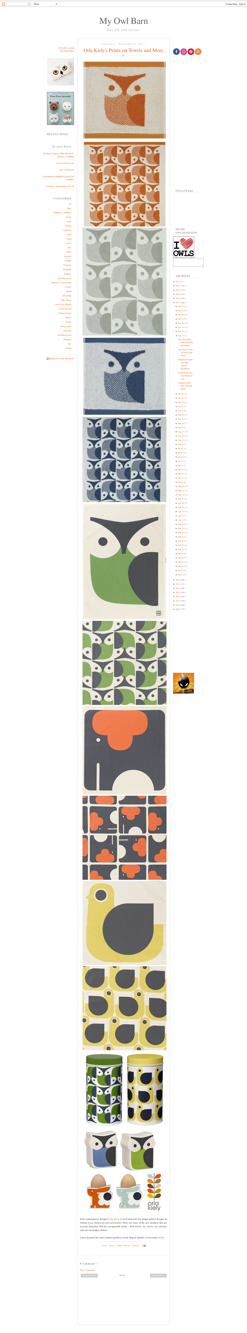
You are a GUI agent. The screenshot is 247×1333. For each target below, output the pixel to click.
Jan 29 (181, 557)
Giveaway (67, 265)
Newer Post (89, 1275)
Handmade (67, 269)
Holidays (67, 273)
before (161, 1237)
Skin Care (67, 330)
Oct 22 (181, 398)
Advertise (63, 50)
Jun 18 (181, 473)
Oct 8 (180, 406)
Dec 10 (181, 314)
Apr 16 (181, 511)
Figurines (67, 256)
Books (68, 217)
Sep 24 (181, 414)
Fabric (68, 251)
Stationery (67, 339)
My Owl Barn (123, 20)
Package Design (65, 313)
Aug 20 (181, 435)
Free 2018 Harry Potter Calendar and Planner (185, 342)
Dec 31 (181, 306)
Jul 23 (180, 452)
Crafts (69, 234)
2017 (178, 302)
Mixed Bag (67, 295)
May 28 (181, 486)
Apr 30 (181, 503)
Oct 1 (180, 410)
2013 (178, 592)
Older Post (158, 1275)
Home (122, 1275)
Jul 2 (180, 465)
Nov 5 (180, 335)
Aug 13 (181, 440)
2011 (178, 600)
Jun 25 (181, 469)
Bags (69, 208)
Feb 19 (181, 545)
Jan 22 (181, 562)
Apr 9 (180, 515)
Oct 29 (181, 393)
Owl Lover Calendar (63, 304)
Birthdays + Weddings (62, 212)
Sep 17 (181, 419)
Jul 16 (180, 456)
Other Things (66, 300)
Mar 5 (180, 536)
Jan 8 (180, 570)
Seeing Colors (65, 326)
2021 (178, 285)
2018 (178, 298)
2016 (178, 579)
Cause (69, 221)
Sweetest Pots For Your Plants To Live (185, 375)
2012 (178, 596)
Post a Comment (87, 1269)
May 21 (181, 490)
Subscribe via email (66, 47)
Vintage (68, 348)
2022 (178, 281)
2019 (178, 294)
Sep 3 (180, 427)
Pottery (68, 321)
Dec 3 (180, 318)
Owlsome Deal (65, 308)
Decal (69, 238)
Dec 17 (181, 310)
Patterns (68, 317)
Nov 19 (181, 327)
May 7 (181, 498)
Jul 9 (180, 461)
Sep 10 (181, 423)
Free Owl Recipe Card (65, 163)
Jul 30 (180, 448)
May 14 (181, 494)
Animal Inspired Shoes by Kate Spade (185, 385)
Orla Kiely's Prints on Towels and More (123, 50)
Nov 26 (181, 323)
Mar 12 (181, 532)
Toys (69, 343)
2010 (178, 605)
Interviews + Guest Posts (61, 282)
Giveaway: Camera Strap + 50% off (60, 186)
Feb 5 (180, 553)
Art (70, 203)
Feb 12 (181, 549)
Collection (67, 230)
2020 (178, 289)
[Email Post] (144, 1245)
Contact (71, 50)
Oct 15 (181, 402)
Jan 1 (180, 574)
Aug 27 (181, 431)
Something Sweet (64, 335)
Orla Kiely (114, 1219)
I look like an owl (64, 278)
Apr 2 (180, 519)
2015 (178, 584)
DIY (69, 247)
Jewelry (68, 286)
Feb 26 (181, 540)
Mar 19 (181, 528)
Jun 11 (181, 477)
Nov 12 (181, 331)
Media (68, 291)
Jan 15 (181, 566)
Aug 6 (180, 444)
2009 (178, 609)
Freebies (68, 260)
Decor (69, 243)
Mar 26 (181, 524)
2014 (178, 588)
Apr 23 (181, 507)
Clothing (68, 225)
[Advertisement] (123, 1291)
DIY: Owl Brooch (66, 169)
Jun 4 (180, 482)
